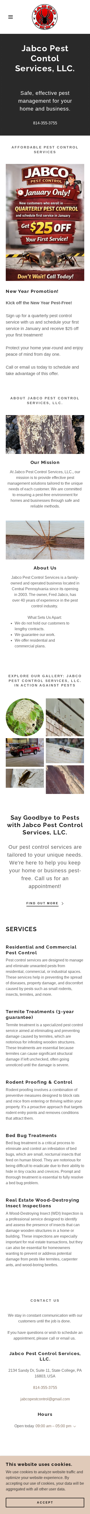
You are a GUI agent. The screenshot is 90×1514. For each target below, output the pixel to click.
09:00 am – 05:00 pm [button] (53, 1426)
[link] (45, 17)
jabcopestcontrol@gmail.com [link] (45, 1399)
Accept (45, 1502)
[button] (7, 17)
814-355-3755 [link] (45, 123)
